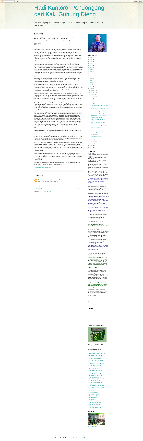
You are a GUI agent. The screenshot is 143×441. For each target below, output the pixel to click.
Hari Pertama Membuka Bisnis (96, 370)
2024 (91, 57)
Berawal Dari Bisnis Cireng (95, 358)
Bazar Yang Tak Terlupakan (95, 375)
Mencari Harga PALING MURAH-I (96, 360)
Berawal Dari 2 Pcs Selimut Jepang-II (99, 111)
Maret (92, 139)
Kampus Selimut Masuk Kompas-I (98, 125)
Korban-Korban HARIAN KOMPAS (98, 115)
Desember (93, 90)
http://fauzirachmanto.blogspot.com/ (43, 167)
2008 (91, 88)
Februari (93, 141)
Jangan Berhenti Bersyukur (95, 402)
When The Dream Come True (96, 355)
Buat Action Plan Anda (94, 394)
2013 (91, 78)
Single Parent (92, 399)
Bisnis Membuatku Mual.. (95, 362)
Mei (92, 102)
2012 (91, 80)
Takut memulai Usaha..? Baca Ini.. (97, 363)
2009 (91, 86)
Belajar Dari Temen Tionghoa (96, 382)
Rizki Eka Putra (41, 178)
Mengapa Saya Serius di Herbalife (97, 357)
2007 (91, 145)
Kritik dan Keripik (94, 134)
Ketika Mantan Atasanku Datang (96, 373)
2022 (91, 61)
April (92, 103)
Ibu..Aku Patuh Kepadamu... (95, 404)
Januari (92, 143)
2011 (91, 82)
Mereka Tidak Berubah (96, 136)
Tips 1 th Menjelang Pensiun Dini (96, 385)
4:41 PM (40, 183)
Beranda (60, 188)
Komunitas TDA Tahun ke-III (97, 132)
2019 (91, 67)
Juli (92, 98)
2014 (91, 77)
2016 (91, 73)
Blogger (86, 437)
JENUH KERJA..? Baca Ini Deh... (96, 389)
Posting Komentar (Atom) (45, 191)
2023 (91, 59)
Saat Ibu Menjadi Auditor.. (95, 367)
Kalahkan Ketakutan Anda (96, 117)
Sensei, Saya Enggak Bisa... (95, 365)
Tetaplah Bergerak (93, 406)
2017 (91, 71)
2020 (91, 65)
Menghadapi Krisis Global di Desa (97, 384)
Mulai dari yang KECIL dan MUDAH (97, 379)
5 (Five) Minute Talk (93, 392)
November (93, 92)
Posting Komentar (40, 186)
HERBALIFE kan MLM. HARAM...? (97, 353)
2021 (91, 63)
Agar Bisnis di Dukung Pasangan (96, 387)
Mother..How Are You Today (95, 368)
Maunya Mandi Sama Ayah (95, 377)
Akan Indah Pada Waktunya (95, 351)
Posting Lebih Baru (39, 188)
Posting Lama (79, 188)
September (93, 96)
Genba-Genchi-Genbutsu (95, 395)
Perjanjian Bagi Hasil (94, 390)
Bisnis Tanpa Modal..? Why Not (96, 407)
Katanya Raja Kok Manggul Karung (98, 113)
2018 (91, 69)
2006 (91, 147)
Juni (92, 100)
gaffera (73, 437)
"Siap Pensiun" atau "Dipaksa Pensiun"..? (98, 372)
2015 (91, 75)
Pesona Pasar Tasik (93, 397)
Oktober (93, 94)
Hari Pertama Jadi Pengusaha (96, 400)
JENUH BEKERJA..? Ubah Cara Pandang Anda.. (98, 128)
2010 (91, 84)
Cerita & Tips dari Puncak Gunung (98, 131)
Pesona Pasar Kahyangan (95, 380)
